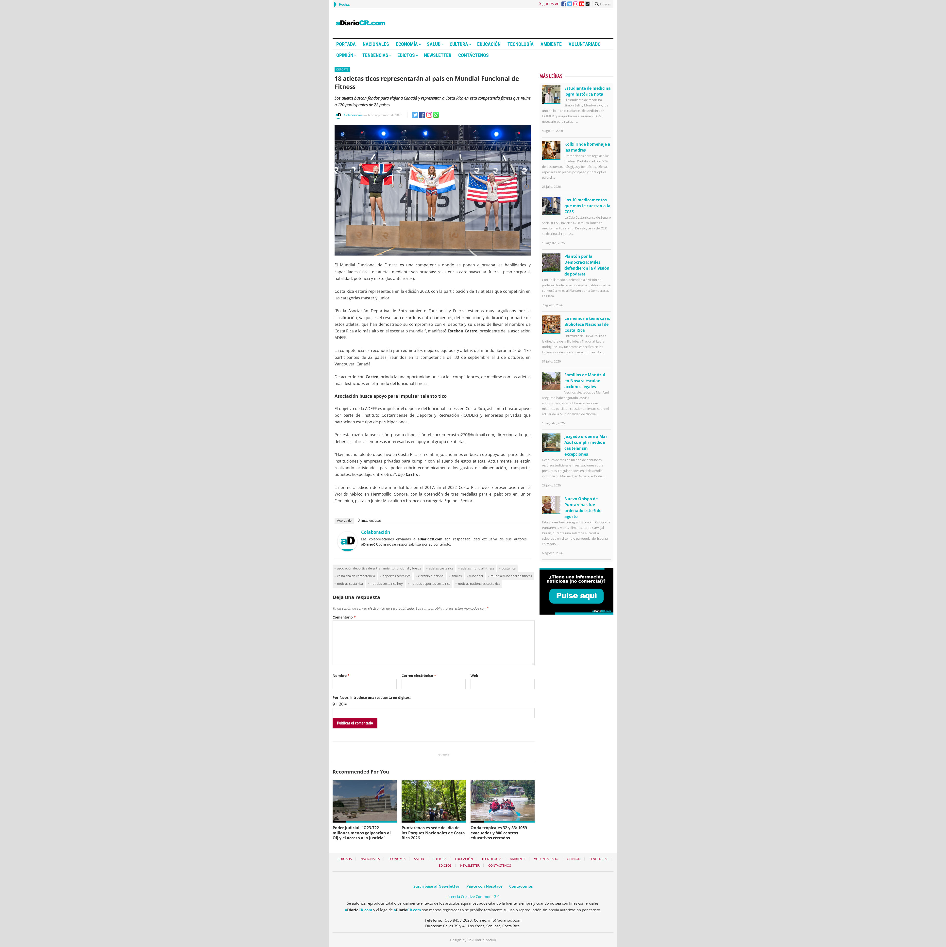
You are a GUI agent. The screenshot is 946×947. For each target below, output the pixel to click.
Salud (433, 44)
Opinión (344, 55)
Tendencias (375, 55)
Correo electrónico (419, 675)
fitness (457, 576)
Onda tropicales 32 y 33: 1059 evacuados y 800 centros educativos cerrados (499, 833)
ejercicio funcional (431, 576)
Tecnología (520, 44)
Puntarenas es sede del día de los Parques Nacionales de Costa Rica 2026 (433, 833)
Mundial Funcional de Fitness (511, 576)
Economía (407, 44)
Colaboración (353, 115)
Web (474, 675)
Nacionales (376, 44)
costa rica (509, 568)
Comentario (344, 617)
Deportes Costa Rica (396, 576)
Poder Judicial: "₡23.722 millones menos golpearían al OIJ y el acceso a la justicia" (362, 833)
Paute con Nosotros (484, 886)
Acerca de (344, 520)
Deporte (342, 69)
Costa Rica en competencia (356, 576)
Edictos (406, 55)
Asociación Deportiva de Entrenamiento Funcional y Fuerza (379, 568)
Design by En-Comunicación (473, 940)
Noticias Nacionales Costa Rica (479, 583)
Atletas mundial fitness (477, 568)
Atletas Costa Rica (441, 568)
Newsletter (437, 55)
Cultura (459, 44)
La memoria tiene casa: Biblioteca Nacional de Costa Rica (587, 324)
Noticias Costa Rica (350, 583)
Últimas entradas (369, 520)
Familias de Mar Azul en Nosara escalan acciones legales (584, 380)
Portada (346, 44)
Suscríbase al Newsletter (436, 886)
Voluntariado (585, 44)
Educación (489, 44)
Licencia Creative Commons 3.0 (473, 896)
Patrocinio (444, 754)
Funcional (476, 576)
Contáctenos (473, 55)
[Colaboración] (347, 549)
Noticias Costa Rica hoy (387, 583)
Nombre (341, 675)
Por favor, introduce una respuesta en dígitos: (372, 697)
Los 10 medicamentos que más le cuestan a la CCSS (587, 205)
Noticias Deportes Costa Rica (430, 583)
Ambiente (551, 44)
